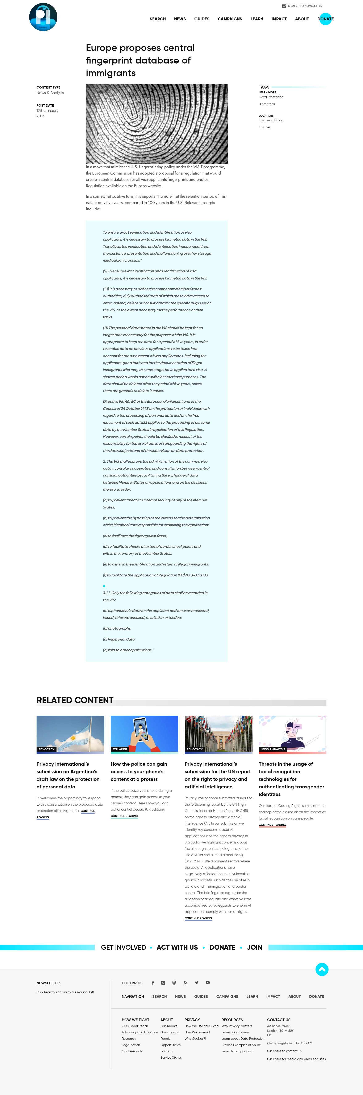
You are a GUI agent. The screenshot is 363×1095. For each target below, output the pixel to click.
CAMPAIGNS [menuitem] (230, 19)
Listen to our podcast (237, 1051)
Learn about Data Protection (243, 1039)
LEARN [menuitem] (257, 19)
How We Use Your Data (202, 1026)
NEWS (180, 996)
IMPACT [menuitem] (279, 19)
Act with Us (177, 947)
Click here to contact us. (284, 1051)
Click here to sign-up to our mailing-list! (65, 992)
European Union (271, 120)
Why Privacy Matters (237, 1026)
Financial (166, 1051)
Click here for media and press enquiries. (296, 1059)
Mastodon (174, 982)
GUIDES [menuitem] (201, 19)
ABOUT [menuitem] (302, 19)
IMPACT (273, 996)
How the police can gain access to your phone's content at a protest (139, 771)
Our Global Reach (135, 1026)
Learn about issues (235, 1032)
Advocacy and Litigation (140, 1032)
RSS (185, 982)
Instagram (163, 982)
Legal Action (131, 1045)
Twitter (197, 982)
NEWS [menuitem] (180, 19)
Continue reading (124, 816)
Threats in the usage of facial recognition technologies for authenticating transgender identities (291, 779)
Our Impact (168, 1026)
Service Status (171, 1057)
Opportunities (170, 1045)
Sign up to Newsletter (305, 6)
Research (128, 1039)
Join (254, 947)
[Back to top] (322, 969)
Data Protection (271, 97)
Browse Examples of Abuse (241, 1045)
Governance (169, 1032)
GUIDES (201, 996)
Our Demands (132, 1051)
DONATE (316, 996)
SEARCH (159, 996)
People (165, 1039)
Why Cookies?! (195, 1039)
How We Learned (197, 1032)
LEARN (252, 996)
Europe (264, 127)
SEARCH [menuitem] (158, 19)
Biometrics (267, 104)
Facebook (152, 982)
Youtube (208, 982)
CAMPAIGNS (227, 996)
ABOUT (294, 996)
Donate (222, 947)
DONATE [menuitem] (325, 19)
